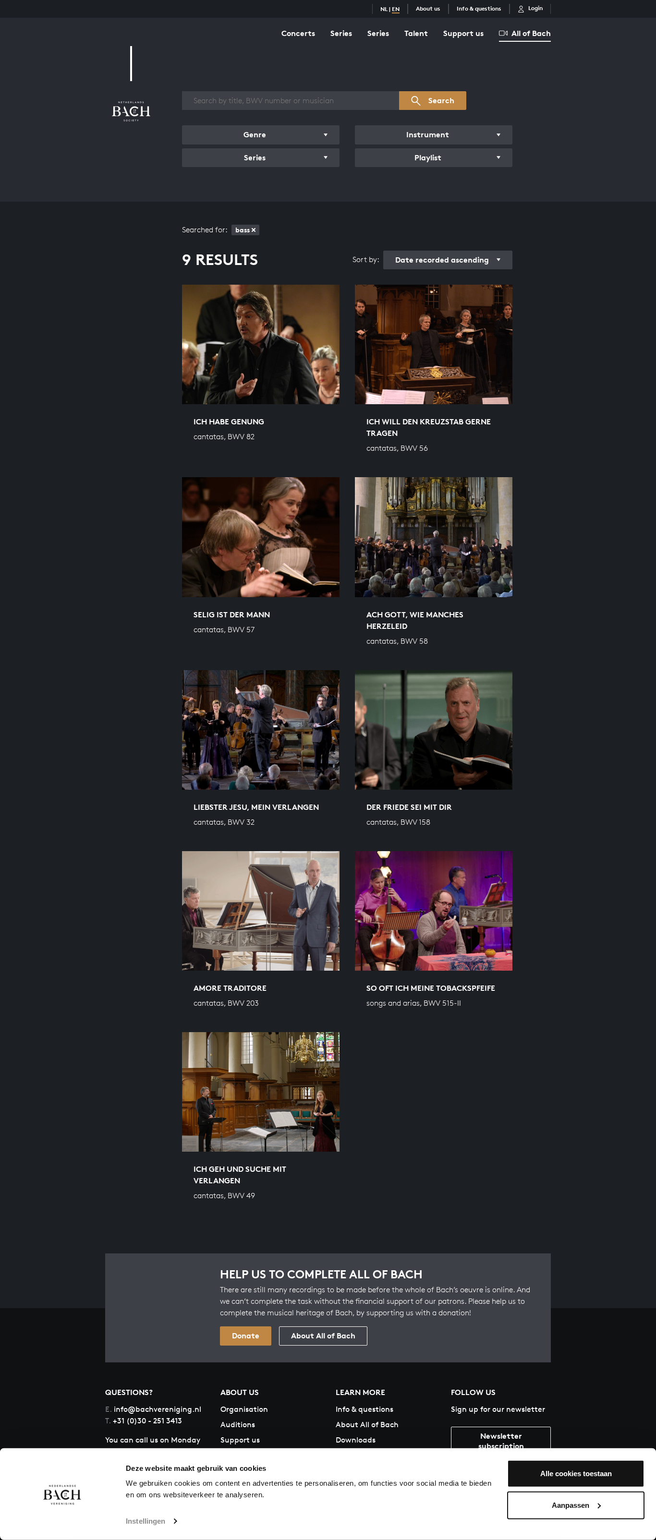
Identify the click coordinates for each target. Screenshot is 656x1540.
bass (242, 230)
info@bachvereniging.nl (153, 1409)
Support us (463, 33)
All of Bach (531, 33)
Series (341, 33)
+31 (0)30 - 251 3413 (143, 1420)
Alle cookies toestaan (576, 1473)
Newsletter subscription (501, 1441)
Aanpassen (570, 1505)
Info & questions (479, 8)
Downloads (356, 1439)
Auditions (237, 1424)
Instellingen (145, 1521)
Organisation (244, 1409)
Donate (245, 1335)
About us (428, 8)
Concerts (298, 33)
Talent (416, 33)
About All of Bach (323, 1335)
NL (384, 8)
